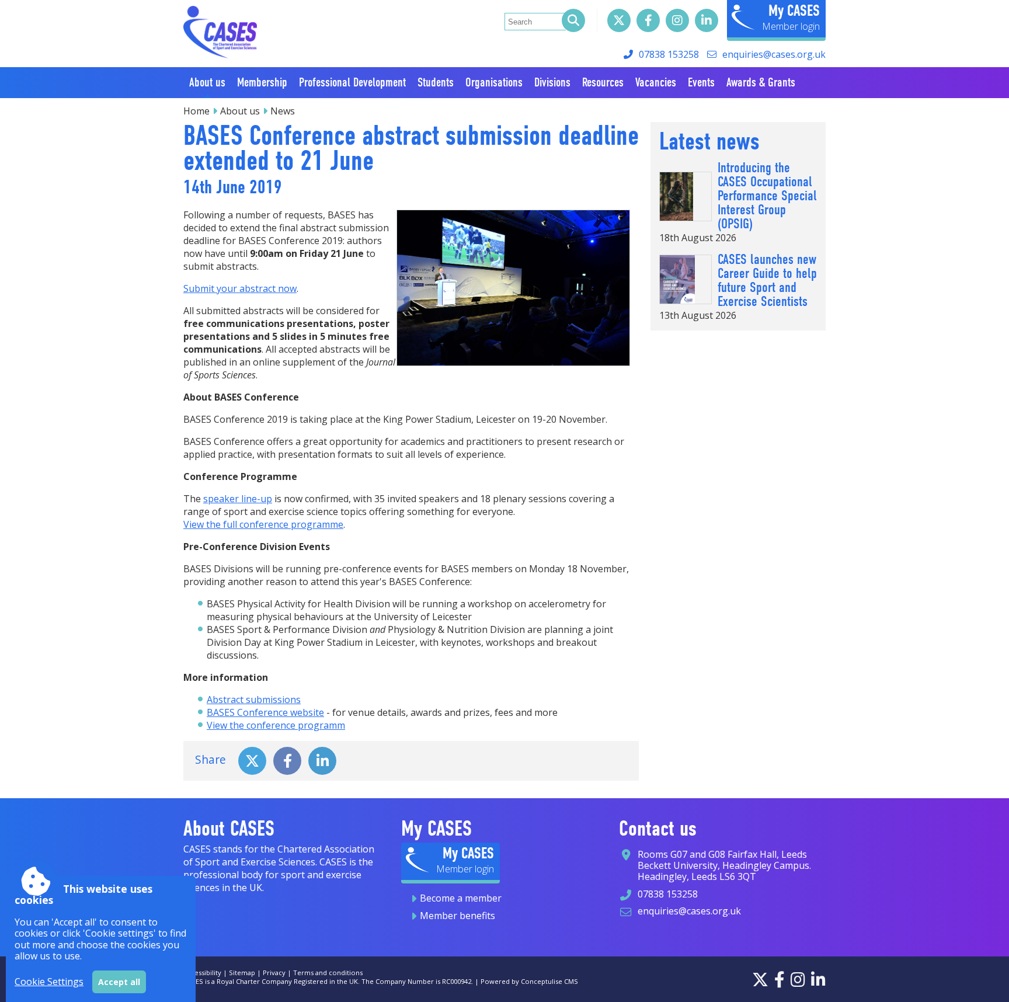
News (282, 111)
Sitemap (242, 972)
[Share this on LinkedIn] (322, 759)
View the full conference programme (263, 524)
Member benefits (457, 915)
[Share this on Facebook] (287, 759)
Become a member (461, 898)
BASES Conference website (265, 712)
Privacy (274, 972)
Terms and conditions (328, 972)
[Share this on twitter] (252, 759)
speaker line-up (237, 498)
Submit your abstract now (240, 288)
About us (240, 111)
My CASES (794, 10)
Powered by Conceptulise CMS (529, 981)
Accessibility (202, 972)
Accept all (119, 981)
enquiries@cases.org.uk (774, 54)
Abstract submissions (254, 699)
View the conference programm (276, 725)
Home (196, 111)
